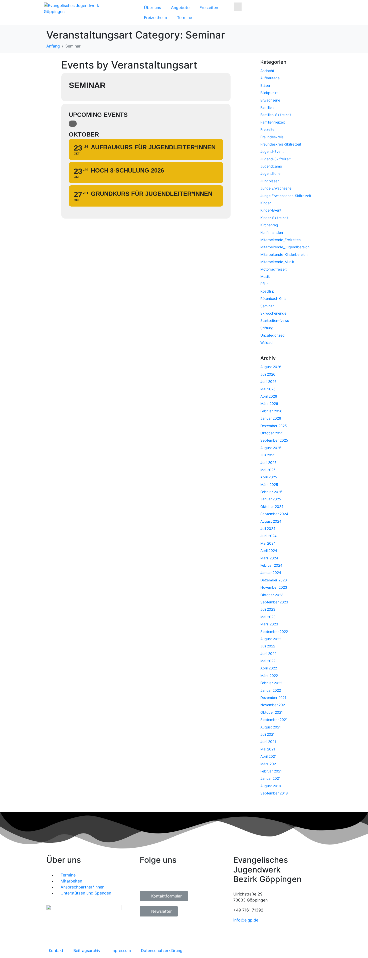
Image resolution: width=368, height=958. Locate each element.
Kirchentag (269, 225)
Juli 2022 (267, 646)
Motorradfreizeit (273, 269)
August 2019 (270, 786)
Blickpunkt (269, 93)
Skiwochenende (273, 313)
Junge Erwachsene (275, 188)
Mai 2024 (268, 543)
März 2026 (269, 403)
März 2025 (269, 484)
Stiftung (266, 328)
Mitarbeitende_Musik (277, 262)
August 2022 (270, 639)
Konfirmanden (271, 232)
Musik (265, 276)
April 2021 (268, 756)
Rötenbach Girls (273, 298)
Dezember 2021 (273, 697)
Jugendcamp (271, 166)
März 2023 (269, 624)
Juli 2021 (267, 734)
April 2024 (268, 550)
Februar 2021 (271, 771)
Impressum (120, 950)
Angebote (180, 7)
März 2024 (269, 558)
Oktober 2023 (271, 595)
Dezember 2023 (273, 580)
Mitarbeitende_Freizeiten (280, 240)
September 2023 (274, 602)
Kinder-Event (270, 210)
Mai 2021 (267, 749)
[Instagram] (159, 878)
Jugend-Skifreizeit (275, 159)
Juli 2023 (267, 609)
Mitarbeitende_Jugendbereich (284, 247)
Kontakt (56, 950)
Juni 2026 (268, 381)
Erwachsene (270, 100)
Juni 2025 (268, 462)
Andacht (267, 71)
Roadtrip (267, 291)
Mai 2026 (268, 389)
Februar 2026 (271, 411)
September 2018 (274, 793)
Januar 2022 (270, 690)
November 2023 (273, 587)
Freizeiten (209, 7)
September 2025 (274, 440)
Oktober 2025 (271, 433)
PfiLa (264, 284)
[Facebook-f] (146, 878)
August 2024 (270, 521)
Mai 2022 (267, 661)
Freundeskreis (271, 137)
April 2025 (268, 477)
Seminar (267, 306)
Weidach (267, 342)
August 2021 (270, 727)
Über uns (152, 7)
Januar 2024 (270, 572)
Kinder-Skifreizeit (274, 218)
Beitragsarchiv (86, 950)
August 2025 (270, 448)
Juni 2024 (268, 536)
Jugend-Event (272, 151)
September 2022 (274, 631)
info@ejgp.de (245, 919)
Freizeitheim (155, 17)
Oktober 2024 (271, 506)
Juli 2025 (267, 455)
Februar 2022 (271, 683)
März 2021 (269, 764)
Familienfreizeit (272, 122)
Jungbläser (269, 181)
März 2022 (269, 675)
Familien (267, 107)
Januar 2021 (270, 778)
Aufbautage (270, 78)
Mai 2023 (268, 617)
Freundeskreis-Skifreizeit (280, 144)
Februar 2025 (271, 492)
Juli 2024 (267, 528)
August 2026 (270, 367)
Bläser (265, 85)
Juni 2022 (268, 653)
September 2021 (274, 719)
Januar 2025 (270, 499)
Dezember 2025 (273, 426)
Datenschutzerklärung (161, 950)
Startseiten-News (274, 320)
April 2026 (268, 396)
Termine (184, 17)
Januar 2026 (270, 418)
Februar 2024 (271, 565)
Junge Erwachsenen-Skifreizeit (285, 196)
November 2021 (273, 705)
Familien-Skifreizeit (275, 115)
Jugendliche (270, 173)
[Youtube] (173, 878)
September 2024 (274, 514)
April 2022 (268, 668)
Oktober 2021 (271, 712)
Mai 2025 (268, 470)
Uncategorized (272, 335)
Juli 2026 (267, 374)
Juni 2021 (268, 741)
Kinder (265, 203)
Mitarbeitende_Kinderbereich (283, 254)
